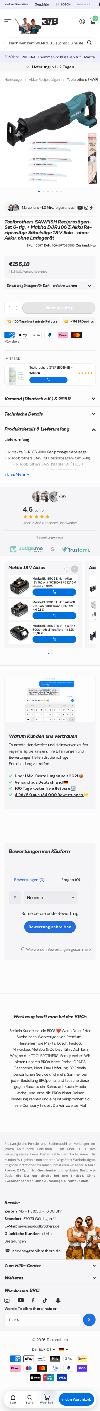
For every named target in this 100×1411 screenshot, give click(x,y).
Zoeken (89, 42)
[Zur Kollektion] (74, 569)
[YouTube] (80, 208)
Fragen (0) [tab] (70, 879)
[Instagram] (86, 208)
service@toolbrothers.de (36, 1250)
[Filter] (15, 897)
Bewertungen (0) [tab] (29, 879)
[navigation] (39, 191)
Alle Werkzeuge (7, 21)
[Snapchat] (58, 1300)
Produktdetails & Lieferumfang (36, 429)
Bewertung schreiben (50, 926)
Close (50, 1266)
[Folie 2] (51, 653)
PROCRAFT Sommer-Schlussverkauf (51, 57)
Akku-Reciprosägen (44, 79)
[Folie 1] (48, 653)
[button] (48, 380)
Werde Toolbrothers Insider (30, 1308)
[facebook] (33, 1300)
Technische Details (23, 414)
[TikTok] (91, 208)
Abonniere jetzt (89, 1320)
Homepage (13, 79)
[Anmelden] (82, 21)
